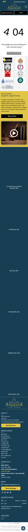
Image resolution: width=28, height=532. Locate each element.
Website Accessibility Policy (20, 527)
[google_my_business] (10, 492)
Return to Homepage (14, 53)
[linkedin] (8, 492)
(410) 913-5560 (5, 471)
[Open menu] (26, 7)
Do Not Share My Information (13, 526)
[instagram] (5, 492)
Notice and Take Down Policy (8, 527)
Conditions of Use (23, 526)
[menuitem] (3, 519)
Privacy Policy (3, 526)
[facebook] (2, 492)
